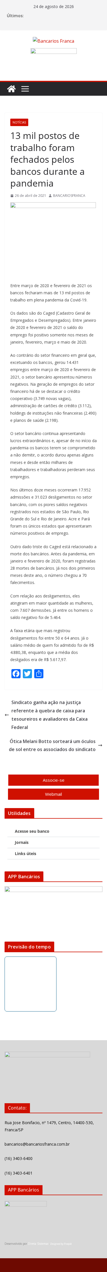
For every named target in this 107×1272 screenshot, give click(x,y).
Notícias (19, 122)
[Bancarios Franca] (11, 89)
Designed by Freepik (61, 1244)
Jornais (22, 842)
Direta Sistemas (38, 1244)
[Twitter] (30, 1082)
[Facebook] (14, 1082)
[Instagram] (45, 1082)
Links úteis (25, 853)
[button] (53, 831)
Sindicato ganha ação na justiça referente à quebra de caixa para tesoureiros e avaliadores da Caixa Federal (49, 714)
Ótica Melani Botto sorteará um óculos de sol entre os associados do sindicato (52, 745)
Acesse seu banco (32, 831)
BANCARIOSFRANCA (69, 195)
